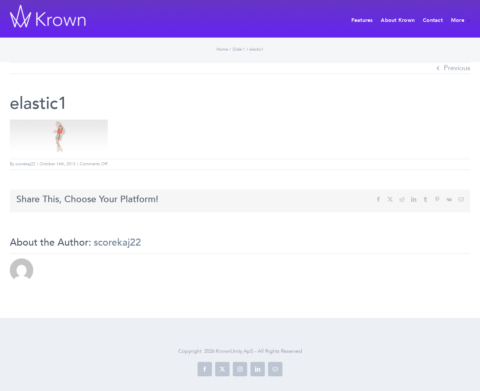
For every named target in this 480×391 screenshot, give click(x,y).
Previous (457, 68)
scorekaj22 (25, 164)
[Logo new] (48, 8)
